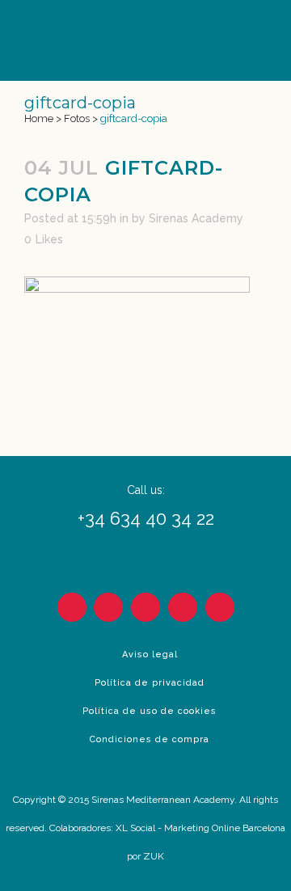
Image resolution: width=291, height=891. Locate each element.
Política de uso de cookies (149, 711)
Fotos (77, 118)
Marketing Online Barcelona (224, 828)
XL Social (135, 828)
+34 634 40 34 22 (146, 518)
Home (38, 118)
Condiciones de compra (149, 739)
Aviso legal (150, 654)
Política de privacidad (150, 683)
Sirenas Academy (196, 218)
